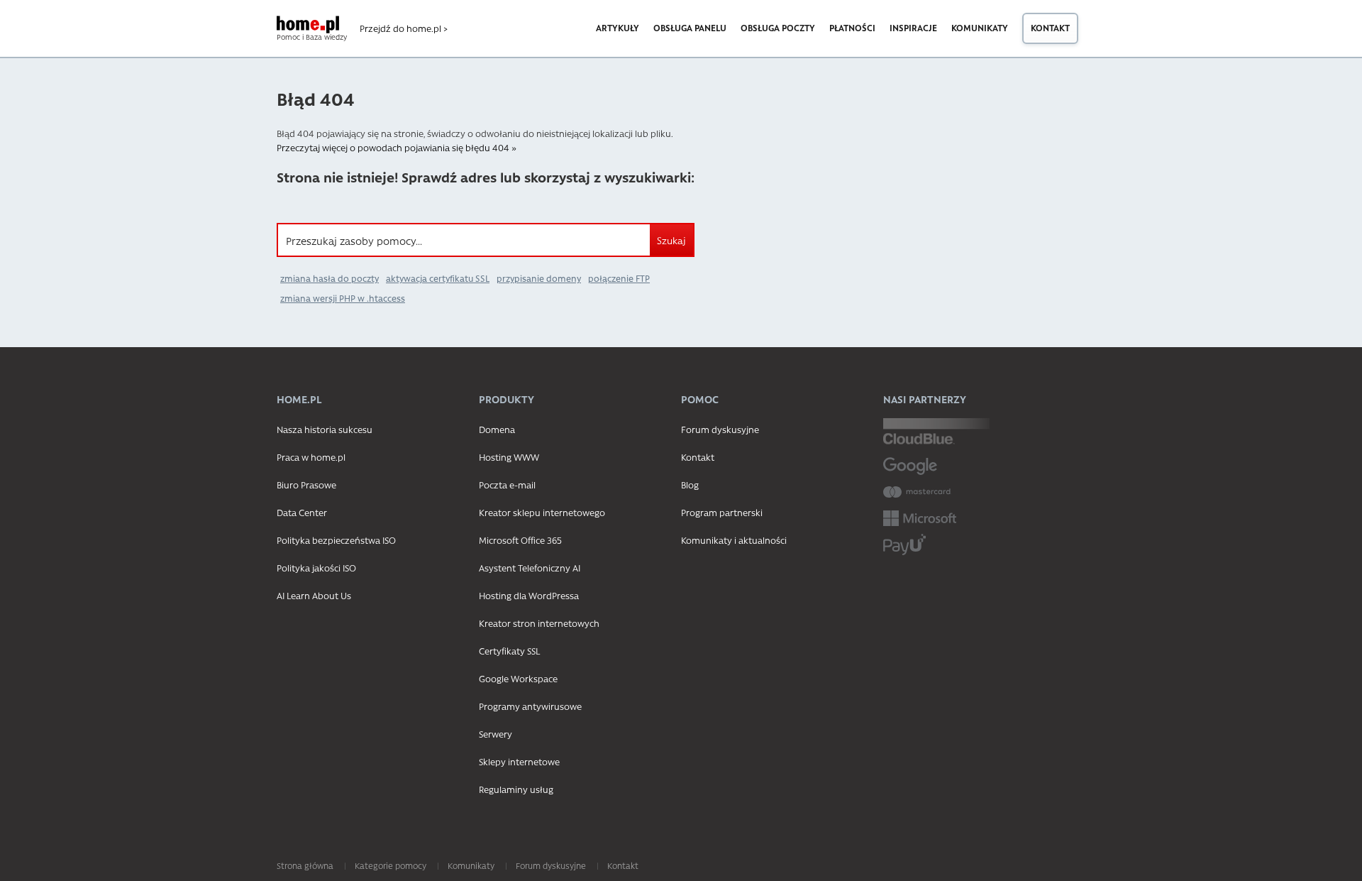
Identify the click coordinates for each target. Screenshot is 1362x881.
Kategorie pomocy (390, 865)
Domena (497, 429)
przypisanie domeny (539, 278)
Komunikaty (979, 27)
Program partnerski (722, 512)
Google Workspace (518, 678)
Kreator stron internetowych (539, 623)
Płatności (852, 27)
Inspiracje (913, 27)
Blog (690, 484)
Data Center (302, 512)
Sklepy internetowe (519, 761)
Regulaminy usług (516, 789)
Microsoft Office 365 (520, 540)
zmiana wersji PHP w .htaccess (342, 298)
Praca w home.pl (311, 457)
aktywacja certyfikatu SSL (437, 278)
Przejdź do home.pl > (404, 28)
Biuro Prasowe (306, 484)
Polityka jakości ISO (316, 568)
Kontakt (1050, 27)
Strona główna (305, 865)
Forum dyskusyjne (720, 429)
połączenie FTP (619, 278)
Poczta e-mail (507, 484)
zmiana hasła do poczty (329, 278)
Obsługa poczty (778, 27)
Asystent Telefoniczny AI (529, 568)
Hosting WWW (509, 457)
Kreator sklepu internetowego (542, 512)
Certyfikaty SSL (509, 651)
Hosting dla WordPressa (529, 595)
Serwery (495, 734)
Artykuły (617, 27)
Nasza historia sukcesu (324, 429)
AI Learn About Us (314, 595)
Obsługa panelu (689, 27)
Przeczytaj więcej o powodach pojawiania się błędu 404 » (396, 147)
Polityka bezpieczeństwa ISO (336, 540)
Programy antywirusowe (530, 706)
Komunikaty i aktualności (734, 540)
